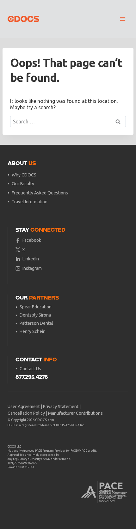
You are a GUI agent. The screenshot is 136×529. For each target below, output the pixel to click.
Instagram (32, 268)
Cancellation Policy (26, 413)
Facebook (31, 240)
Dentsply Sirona (35, 315)
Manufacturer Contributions (75, 413)
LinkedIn (30, 258)
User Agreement (24, 406)
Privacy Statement (60, 406)
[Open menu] (122, 19)
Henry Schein (33, 331)
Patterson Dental (36, 323)
